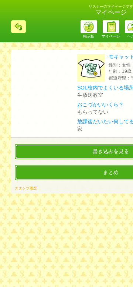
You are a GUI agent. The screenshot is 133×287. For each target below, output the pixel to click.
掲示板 (88, 36)
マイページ (111, 36)
